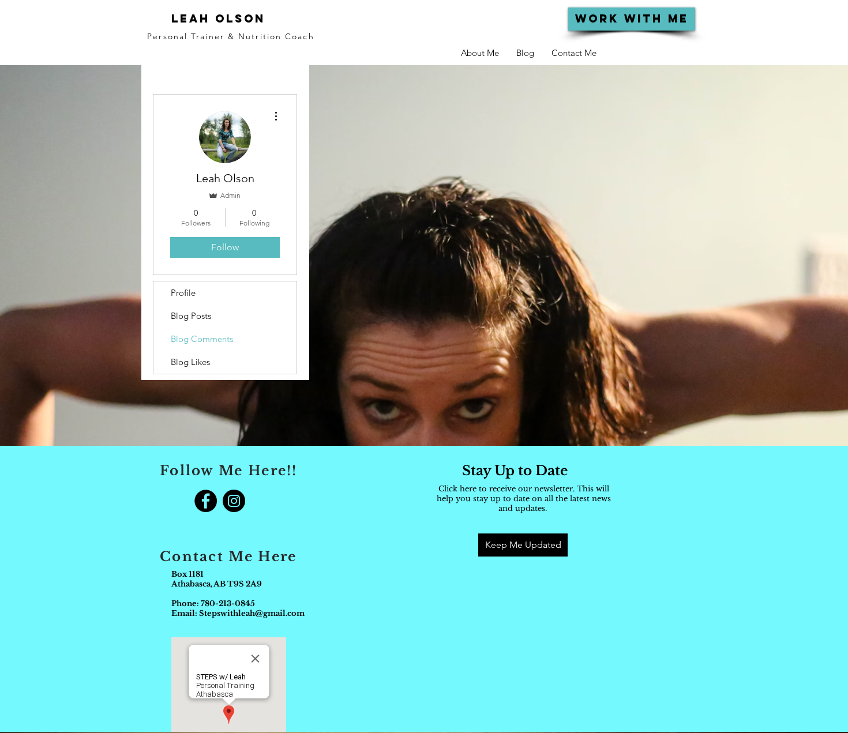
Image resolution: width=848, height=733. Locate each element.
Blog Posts (191, 315)
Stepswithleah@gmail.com (252, 613)
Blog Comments (202, 338)
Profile (183, 292)
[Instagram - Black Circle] (234, 501)
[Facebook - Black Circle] (205, 501)
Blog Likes (190, 361)
